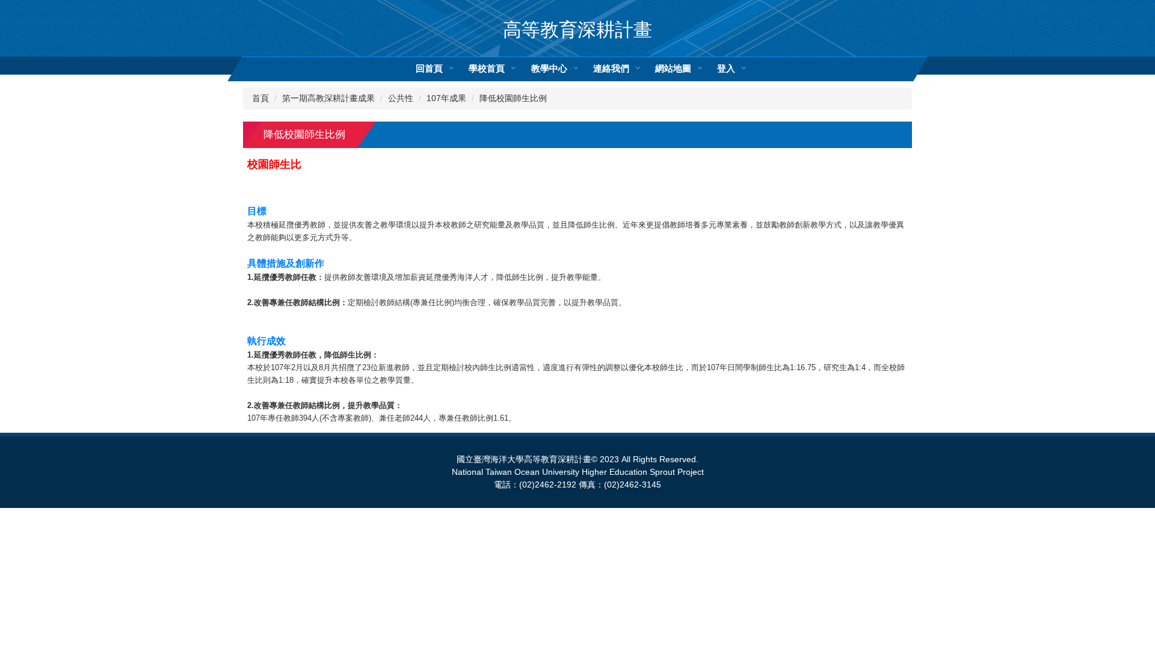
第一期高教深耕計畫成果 (328, 98)
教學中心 (549, 68)
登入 (726, 68)
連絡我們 (611, 68)
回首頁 (429, 68)
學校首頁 (487, 68)
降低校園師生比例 (513, 98)
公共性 (400, 98)
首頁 (260, 98)
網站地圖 (673, 68)
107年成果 (446, 98)
